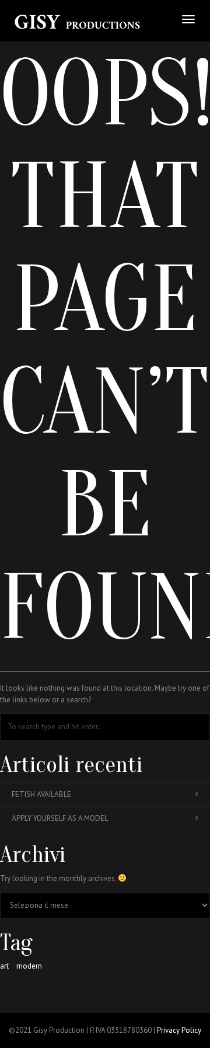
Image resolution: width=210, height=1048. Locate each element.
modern (29, 966)
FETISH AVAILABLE (41, 794)
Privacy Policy (179, 1030)
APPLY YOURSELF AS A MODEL (60, 818)
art (4, 966)
